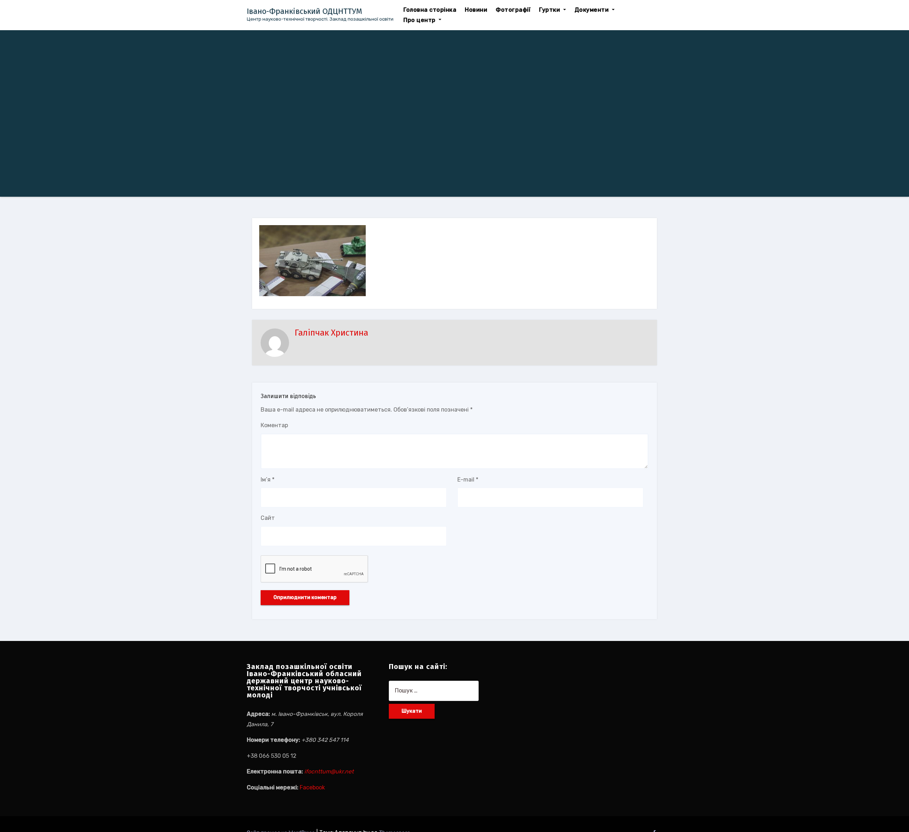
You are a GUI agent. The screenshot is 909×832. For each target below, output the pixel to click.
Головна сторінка (429, 9)
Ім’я (267, 479)
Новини (476, 9)
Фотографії (513, 9)
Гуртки (550, 9)
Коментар (274, 425)
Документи (592, 9)
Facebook (312, 787)
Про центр (420, 20)
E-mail (467, 479)
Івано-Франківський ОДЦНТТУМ (304, 11)
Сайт (268, 518)
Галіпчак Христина (331, 333)
